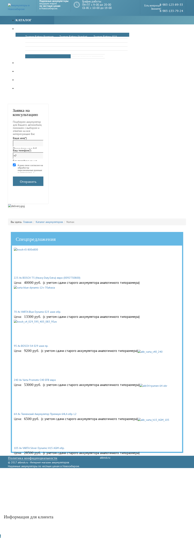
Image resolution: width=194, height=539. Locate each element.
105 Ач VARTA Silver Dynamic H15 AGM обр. (39, 448)
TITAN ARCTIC (33, 44)
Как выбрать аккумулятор (41, 88)
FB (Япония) (32, 52)
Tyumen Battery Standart (73, 36)
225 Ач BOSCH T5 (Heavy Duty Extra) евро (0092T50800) (47, 277)
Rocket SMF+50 (102, 48)
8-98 (163, 4)
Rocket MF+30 (67, 48)
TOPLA (29, 48)
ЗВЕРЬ (28, 40)
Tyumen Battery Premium (39, 36)
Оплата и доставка (34, 71)
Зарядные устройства (37, 28)
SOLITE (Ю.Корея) (103, 44)
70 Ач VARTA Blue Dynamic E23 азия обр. (37, 311)
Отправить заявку (28, 183)
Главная (27, 222)
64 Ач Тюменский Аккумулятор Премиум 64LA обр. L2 (45, 414)
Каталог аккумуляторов (49, 222)
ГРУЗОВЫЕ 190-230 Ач (84, 52)
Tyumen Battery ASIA (105, 36)
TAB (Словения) (68, 44)
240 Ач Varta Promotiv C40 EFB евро (35, 380)
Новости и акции (32, 63)
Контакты (25, 80)
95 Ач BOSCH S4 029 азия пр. (31, 346)
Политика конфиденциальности (32, 458)
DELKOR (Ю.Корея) (70, 40)
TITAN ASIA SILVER (81, 56)
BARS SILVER (100, 40)
